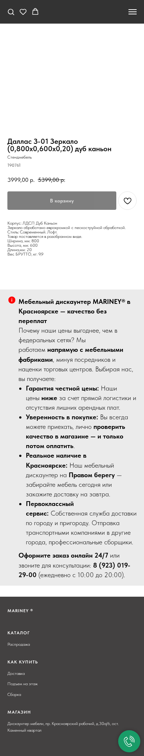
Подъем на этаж (22, 683)
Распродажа (18, 644)
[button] (10, 11)
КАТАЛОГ (18, 632)
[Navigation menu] (132, 11)
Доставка (16, 673)
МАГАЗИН (19, 712)
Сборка (14, 694)
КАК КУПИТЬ (22, 662)
